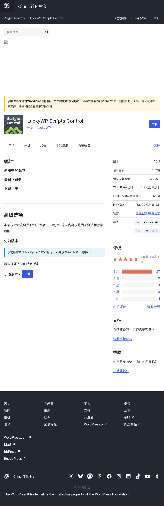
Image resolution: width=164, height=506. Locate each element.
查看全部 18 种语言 (148, 213)
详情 (11, 145)
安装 (43, 145)
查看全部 (153, 307)
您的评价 (119, 307)
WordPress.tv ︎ (96, 424)
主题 (47, 410)
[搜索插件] (46, 32)
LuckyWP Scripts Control (55, 121)
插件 (47, 417)
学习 (87, 403)
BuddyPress (15, 459)
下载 (154, 124)
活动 (127, 410)
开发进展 (62, 145)
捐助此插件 (121, 371)
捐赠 (129, 417)
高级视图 (84, 145)
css (137, 222)
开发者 (89, 417)
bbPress (12, 452)
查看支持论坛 (122, 339)
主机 (7, 417)
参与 (127, 403)
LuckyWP (44, 128)
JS (146, 230)
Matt (9, 444)
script (155, 230)
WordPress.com (17, 437)
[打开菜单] (157, 6)
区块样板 (50, 424)
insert (138, 230)
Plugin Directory (14, 18)
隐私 (7, 424)
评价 (27, 145)
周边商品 (132, 424)
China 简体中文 (24, 476)
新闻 (7, 410)
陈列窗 (49, 403)
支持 (157, 145)
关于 (7, 403)
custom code (150, 222)
